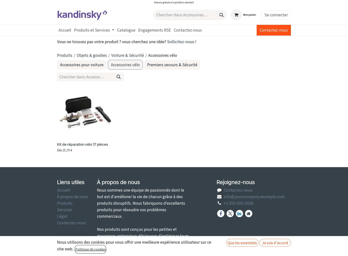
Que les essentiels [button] (242, 242)
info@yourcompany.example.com (254, 196)
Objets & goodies (92, 55)
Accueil (63, 190)
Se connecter (276, 14)
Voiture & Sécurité (127, 55)
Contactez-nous (274, 30)
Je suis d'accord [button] (275, 242)
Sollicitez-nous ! (181, 41)
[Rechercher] (221, 15)
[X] (230, 213)
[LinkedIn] (239, 213)
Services (64, 209)
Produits (64, 55)
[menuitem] (65, 30)
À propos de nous (72, 196)
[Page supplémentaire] (248, 213)
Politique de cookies (90, 249)
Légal (62, 216)
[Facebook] (220, 213)
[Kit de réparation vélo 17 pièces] (85, 112)
